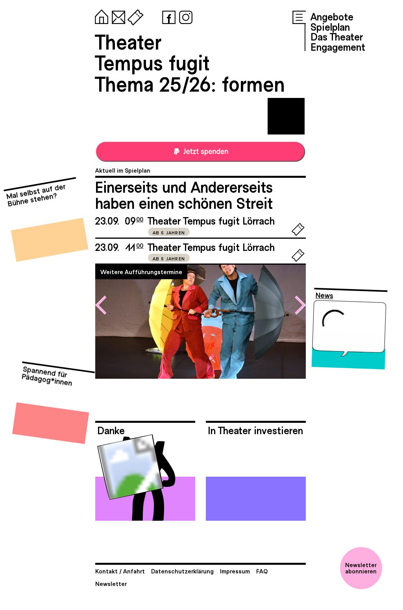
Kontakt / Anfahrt (120, 571)
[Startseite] (100, 16)
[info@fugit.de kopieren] (117, 16)
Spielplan (330, 26)
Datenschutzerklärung (182, 571)
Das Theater (337, 36)
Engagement (338, 46)
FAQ (262, 571)
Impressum (235, 571)
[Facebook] (167, 16)
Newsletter (111, 583)
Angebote (332, 16)
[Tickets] (134, 16)
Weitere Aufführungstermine (141, 271)
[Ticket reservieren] (298, 234)
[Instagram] (184, 16)
